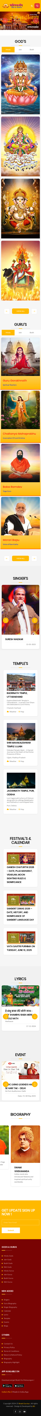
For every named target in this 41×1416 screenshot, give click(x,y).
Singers (6, 1300)
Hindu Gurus (9, 1271)
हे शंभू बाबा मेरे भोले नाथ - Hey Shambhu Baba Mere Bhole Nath (19, 1014)
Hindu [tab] (8, 49)
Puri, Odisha (12, 805)
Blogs (6, 1326)
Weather (12, 711)
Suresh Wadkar (14, 639)
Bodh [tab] (32, 49)
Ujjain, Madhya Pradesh (16, 757)
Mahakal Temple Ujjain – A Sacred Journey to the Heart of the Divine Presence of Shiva (20, 752)
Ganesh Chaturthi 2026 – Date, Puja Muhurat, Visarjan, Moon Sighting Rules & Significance (20, 875)
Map (22, 711)
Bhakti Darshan (24, 1403)
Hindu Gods (8, 1256)
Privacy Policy (9, 1347)
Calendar (7, 1311)
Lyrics (6, 1314)
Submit (11, 1230)
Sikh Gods (8, 1267)
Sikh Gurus (8, 1282)
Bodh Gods (8, 1263)
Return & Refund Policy (13, 1355)
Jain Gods (8, 1259)
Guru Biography (10, 1303)
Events (6, 1322)
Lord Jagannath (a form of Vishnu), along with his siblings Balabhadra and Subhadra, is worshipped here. (20, 800)
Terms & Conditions (11, 1351)
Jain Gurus (8, 1274)
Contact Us (8, 1344)
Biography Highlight (11, 1362)
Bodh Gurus (8, 1278)
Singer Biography (10, 1307)
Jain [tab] (20, 49)
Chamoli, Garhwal (14, 708)
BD (34, 1406)
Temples (7, 1318)
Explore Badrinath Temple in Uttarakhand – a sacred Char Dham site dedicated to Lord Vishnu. (20, 702)
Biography (8, 1358)
